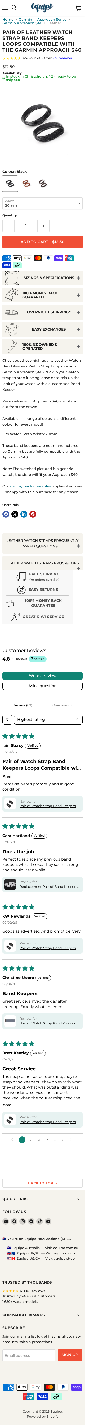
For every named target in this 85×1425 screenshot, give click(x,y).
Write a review (42, 675)
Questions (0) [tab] (62, 705)
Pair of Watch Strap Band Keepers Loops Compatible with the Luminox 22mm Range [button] (50, 1122)
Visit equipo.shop (60, 1258)
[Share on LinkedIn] (23, 514)
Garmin (25, 19)
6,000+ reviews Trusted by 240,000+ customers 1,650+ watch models (28, 1296)
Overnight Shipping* (49, 312)
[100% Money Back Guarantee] (37, 604)
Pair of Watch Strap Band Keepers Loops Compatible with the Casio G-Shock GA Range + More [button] (49, 948)
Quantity (9, 215)
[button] (10, 803)
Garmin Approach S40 (22, 23)
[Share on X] (14, 514)
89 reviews (62, 58)
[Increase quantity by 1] (44, 226)
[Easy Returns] (37, 590)
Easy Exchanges (49, 329)
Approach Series (52, 19)
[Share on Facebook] (5, 514)
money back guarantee (30, 486)
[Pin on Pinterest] (32, 514)
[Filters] (7, 719)
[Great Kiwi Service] (37, 617)
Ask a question (42, 685)
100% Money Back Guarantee (40, 295)
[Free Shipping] (37, 577)
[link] (42, 58)
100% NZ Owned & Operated (39, 346)
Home (7, 19)
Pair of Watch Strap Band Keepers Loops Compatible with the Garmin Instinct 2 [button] (49, 806)
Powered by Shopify (42, 1416)
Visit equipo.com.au (61, 1248)
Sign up (70, 1355)
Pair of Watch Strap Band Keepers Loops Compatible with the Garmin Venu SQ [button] (49, 1023)
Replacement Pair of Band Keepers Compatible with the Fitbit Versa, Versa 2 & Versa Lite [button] (48, 886)
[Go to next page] (72, 1139)
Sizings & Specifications (49, 278)
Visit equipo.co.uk (61, 1253)
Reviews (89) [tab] (22, 705)
